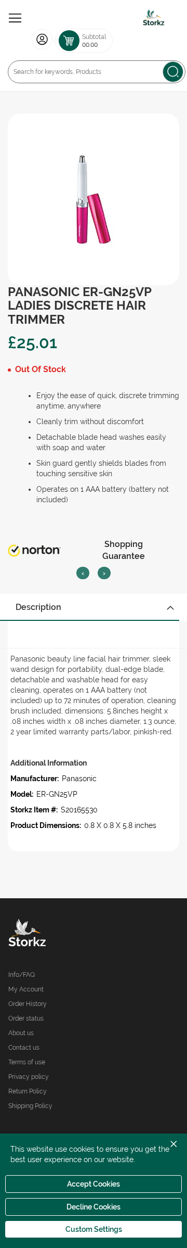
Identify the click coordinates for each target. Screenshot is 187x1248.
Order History (27, 1004)
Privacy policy (28, 1076)
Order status (26, 1018)
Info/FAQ (21, 974)
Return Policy (27, 1091)
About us (21, 1033)
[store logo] (153, 18)
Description (38, 607)
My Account (26, 989)
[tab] (93, 607)
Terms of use (26, 1062)
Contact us (23, 1047)
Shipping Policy (30, 1106)
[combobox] (96, 71)
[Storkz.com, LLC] (51, 934)
